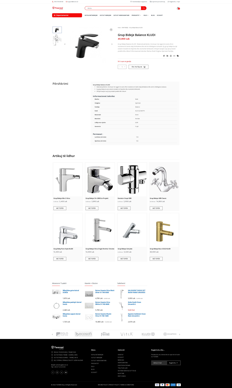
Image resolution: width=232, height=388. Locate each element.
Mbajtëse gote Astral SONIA (71, 291)
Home (119, 27)
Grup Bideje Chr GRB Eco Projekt (97, 198)
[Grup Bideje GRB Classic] (164, 179)
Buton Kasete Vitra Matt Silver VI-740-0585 (104, 291)
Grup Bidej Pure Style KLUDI (63, 249)
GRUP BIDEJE (125, 27)
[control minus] (119, 67)
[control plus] (125, 67)
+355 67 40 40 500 (60, 367)
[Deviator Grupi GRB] (132, 179)
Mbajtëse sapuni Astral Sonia (71, 315)
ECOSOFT (94, 372)
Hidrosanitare (123, 362)
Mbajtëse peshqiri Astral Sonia (72, 303)
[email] (174, 56)
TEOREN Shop (60, 385)
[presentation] (52, 334)
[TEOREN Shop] (67, 8)
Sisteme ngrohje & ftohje (127, 371)
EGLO (92, 366)
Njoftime (121, 373)
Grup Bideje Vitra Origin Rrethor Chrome (100, 249)
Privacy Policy (114, 385)
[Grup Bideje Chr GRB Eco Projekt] (100, 179)
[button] (57, 30)
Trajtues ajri (122, 368)
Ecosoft (121, 357)
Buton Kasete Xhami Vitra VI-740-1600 (103, 315)
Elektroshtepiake (124, 365)
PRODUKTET (95, 363)
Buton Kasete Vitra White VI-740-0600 (102, 303)
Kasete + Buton (91, 283)
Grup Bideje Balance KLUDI (135, 27)
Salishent (121, 283)
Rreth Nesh (122, 376)
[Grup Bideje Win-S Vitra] (67, 179)
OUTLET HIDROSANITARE (98, 360)
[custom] (52, 372)
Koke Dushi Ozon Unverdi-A (134, 303)
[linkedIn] (167, 56)
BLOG (93, 369)
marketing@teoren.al (61, 365)
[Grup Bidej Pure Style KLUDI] (67, 230)
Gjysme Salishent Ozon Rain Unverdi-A (137, 315)
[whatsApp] (171, 56)
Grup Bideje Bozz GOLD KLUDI (160, 249)
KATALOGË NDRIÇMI (97, 354)
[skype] (177, 56)
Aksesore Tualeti (59, 283)
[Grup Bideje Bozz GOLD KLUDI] (164, 230)
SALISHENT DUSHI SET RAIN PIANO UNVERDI (136, 291)
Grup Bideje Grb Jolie (125, 249)
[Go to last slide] (65, 44)
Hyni (178, 1)
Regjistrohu (172, 1)
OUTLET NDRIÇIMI (96, 357)
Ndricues (121, 360)
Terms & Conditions (127, 385)
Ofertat (121, 354)
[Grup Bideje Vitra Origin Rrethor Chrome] (100, 230)
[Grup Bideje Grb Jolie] (132, 230)
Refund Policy (103, 385)
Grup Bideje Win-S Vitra (61, 198)
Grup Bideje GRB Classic (158, 198)
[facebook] (164, 56)
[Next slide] (112, 44)
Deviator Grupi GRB (124, 198)
